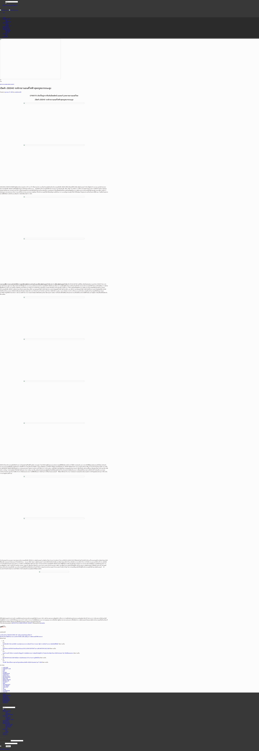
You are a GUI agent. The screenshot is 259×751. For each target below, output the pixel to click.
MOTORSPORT (8, 21)
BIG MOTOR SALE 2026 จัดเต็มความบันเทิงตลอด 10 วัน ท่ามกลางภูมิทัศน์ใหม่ (21, 657)
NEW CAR (5, 22)
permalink (42, 623)
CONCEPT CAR (8, 25)
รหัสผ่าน (2, 743)
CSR (6, 20)
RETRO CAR (7, 31)
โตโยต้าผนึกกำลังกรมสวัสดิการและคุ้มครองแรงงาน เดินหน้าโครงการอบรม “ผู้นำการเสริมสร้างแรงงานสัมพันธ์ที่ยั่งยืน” (31, 644)
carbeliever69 (18, 92)
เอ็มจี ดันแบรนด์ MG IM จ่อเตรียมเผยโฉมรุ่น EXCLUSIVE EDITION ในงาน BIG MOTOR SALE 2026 (26, 648)
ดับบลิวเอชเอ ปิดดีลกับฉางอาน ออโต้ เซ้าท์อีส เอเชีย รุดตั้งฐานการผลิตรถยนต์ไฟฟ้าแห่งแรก (21, 636)
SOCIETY (12, 84)
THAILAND (5, 687)
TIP (6, 32)
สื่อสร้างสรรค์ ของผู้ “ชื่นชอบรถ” (10, 5)
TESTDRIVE (6, 26)
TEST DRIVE (6, 685)
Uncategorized (6, 690)
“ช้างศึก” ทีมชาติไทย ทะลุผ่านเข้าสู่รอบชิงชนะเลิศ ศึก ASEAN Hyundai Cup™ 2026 (22, 662)
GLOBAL (7, 24)
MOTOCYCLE (6, 28)
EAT (4, 671)
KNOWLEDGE (6, 29)
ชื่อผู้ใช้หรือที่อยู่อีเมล (5, 740)
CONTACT (5, 36)
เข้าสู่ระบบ (8, 746)
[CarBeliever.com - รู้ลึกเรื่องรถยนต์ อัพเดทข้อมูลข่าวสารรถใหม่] (9, 10)
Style (4, 683)
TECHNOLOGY (8, 30)
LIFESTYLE (5, 34)
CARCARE (5, 667)
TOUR (6, 35)
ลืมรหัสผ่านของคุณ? (5, 749)
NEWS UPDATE (7, 19)
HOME (4, 17)
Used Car (5, 691)
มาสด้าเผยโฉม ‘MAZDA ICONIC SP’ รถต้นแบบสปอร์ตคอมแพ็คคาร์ (16, 634)
